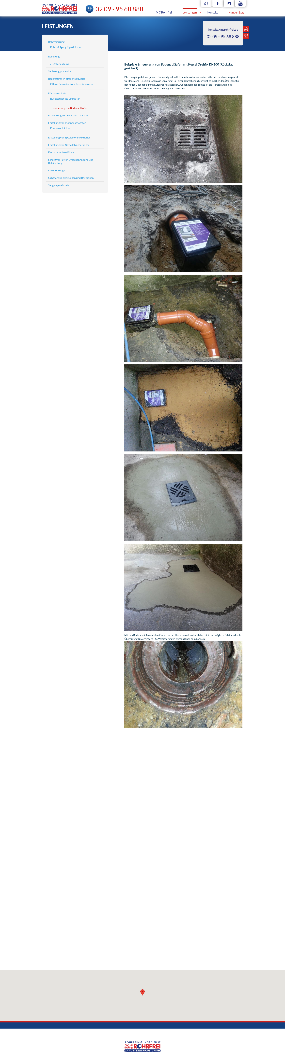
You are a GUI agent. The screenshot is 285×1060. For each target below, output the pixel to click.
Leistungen (190, 12)
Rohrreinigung (56, 41)
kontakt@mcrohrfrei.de (223, 29)
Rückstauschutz (57, 93)
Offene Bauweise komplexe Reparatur (71, 83)
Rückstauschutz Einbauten (65, 98)
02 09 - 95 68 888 (223, 36)
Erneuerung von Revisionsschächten (68, 115)
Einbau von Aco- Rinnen (61, 152)
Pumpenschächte (60, 128)
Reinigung (54, 56)
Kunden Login (237, 12)
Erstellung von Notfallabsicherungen (69, 144)
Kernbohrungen (57, 170)
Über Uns (129, 939)
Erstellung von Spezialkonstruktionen (69, 137)
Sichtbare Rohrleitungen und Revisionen (71, 177)
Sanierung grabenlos (59, 71)
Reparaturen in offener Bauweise (66, 78)
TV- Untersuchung (58, 63)
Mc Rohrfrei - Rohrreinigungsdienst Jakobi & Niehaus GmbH (59, 9)
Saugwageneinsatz (58, 185)
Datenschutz (131, 931)
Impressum (130, 928)
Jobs (126, 935)
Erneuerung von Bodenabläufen (69, 107)
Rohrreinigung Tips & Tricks (65, 47)
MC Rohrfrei (164, 12)
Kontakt (212, 12)
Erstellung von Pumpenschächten (67, 122)
